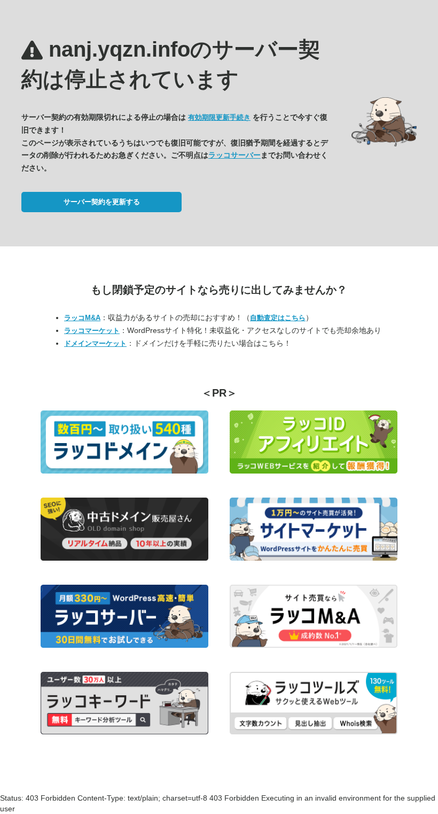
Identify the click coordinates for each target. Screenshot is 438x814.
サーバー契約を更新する (102, 202)
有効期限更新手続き (219, 117)
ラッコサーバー (234, 155)
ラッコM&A (82, 318)
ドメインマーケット (95, 343)
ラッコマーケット (92, 331)
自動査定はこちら (278, 318)
